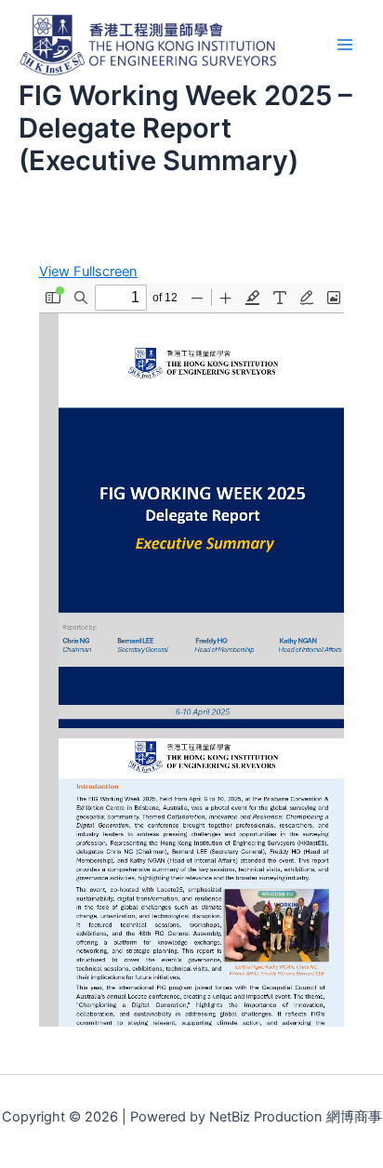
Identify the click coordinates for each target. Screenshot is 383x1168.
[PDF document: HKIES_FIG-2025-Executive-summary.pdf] (191, 655)
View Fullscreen (88, 271)
